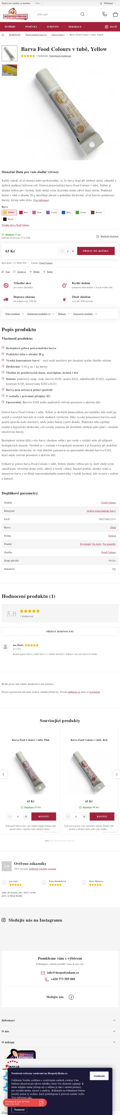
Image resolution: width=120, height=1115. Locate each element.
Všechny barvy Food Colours (15, 224)
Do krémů (85, 544)
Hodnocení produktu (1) (39, 313)
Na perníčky (109, 544)
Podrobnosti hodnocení (60, 55)
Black (10, 219)
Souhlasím (99, 1076)
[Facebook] (71, 997)
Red (26, 212)
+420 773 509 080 (105, 14)
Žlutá (113, 527)
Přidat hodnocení (60, 631)
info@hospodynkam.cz (63, 972)
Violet (54, 212)
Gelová (112, 535)
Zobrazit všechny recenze (42, 868)
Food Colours (46, 262)
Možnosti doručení (109, 236)
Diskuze (62, 313)
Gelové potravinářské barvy (101, 510)
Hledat (82, 14)
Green (83, 212)
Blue (69, 212)
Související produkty (83, 313)
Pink (39, 212)
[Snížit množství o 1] (62, 251)
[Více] (111, 26)
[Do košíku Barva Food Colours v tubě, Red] (102, 816)
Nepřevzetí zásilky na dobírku (16, 3)
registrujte (95, 691)
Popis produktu (12, 313)
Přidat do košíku (96, 251)
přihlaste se (74, 691)
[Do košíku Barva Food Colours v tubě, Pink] (43, 816)
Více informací (41, 200)
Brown (99, 212)
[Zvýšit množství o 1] (73, 251)
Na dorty (96, 544)
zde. (30, 1097)
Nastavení (19, 1109)
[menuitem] (12, 26)
